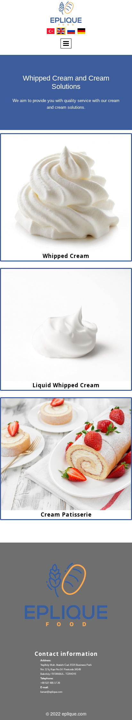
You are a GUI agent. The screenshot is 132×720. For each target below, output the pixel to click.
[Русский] (71, 31)
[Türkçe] (50, 31)
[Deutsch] (81, 31)
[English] (61, 31)
